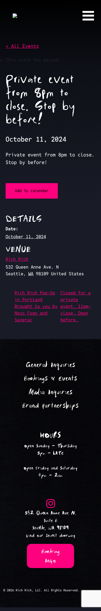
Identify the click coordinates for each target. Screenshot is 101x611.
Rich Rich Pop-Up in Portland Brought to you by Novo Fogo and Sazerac (36, 306)
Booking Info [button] (51, 556)
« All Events (22, 46)
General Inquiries (50, 365)
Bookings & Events (50, 378)
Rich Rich (17, 259)
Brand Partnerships (50, 406)
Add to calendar (32, 190)
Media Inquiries (51, 392)
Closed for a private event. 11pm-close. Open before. (75, 306)
